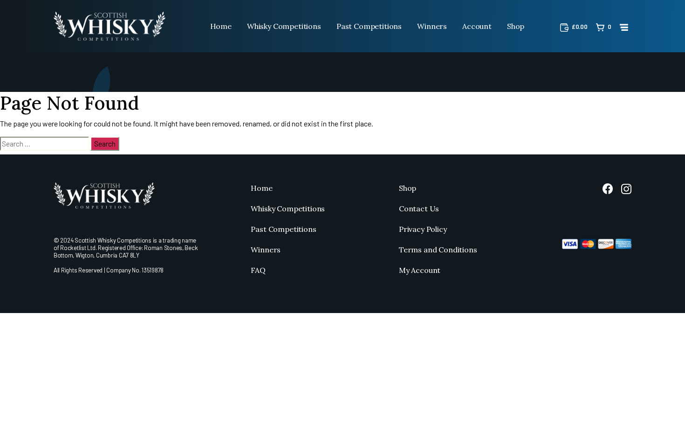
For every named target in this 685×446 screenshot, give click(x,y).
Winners (432, 26)
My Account (419, 270)
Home (221, 26)
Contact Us (419, 208)
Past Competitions (369, 26)
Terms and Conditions (438, 249)
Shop (515, 26)
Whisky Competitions (284, 26)
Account (477, 26)
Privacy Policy (423, 229)
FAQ (258, 270)
